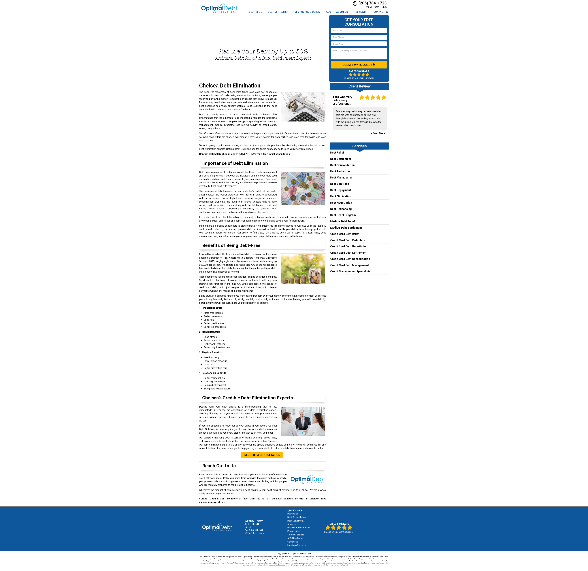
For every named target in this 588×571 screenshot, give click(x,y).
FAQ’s (328, 12)
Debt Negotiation (341, 202)
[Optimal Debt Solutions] (217, 527)
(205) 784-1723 (372, 3)
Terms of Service (295, 534)
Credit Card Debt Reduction (347, 240)
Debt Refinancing (341, 209)
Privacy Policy (294, 531)
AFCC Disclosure (295, 538)
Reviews (361, 12)
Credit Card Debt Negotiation (348, 246)
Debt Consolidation (307, 12)
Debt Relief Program (343, 215)
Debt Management (342, 177)
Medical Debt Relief (342, 221)
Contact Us (380, 12)
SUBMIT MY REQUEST (358, 64)
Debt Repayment (340, 190)
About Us (342, 12)
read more (355, 125)
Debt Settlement (279, 12)
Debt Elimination (340, 196)
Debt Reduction (340, 171)
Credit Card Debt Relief (344, 233)
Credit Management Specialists (350, 271)
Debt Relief (256, 12)
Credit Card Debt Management (349, 265)
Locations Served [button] (296, 545)
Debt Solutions (339, 183)
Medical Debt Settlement (346, 227)
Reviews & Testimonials (298, 527)
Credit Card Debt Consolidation (350, 258)
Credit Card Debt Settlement (348, 252)
